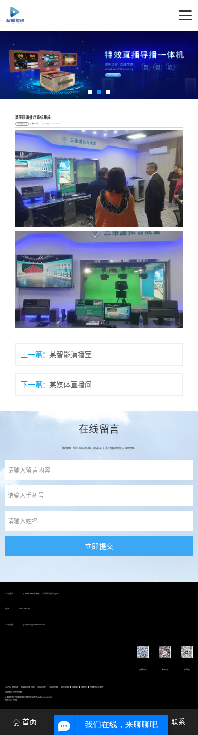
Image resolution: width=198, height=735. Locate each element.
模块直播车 (65, 687)
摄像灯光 (84, 687)
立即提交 (99, 546)
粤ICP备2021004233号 (43, 697)
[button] (90, 92)
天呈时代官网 (17, 692)
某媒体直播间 (70, 384)
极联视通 (15, 687)
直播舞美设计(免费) (96, 687)
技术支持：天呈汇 (11, 700)
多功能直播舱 (53, 687)
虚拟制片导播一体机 (28, 687)
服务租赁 (75, 687)
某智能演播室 (70, 354)
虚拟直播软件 (41, 687)
